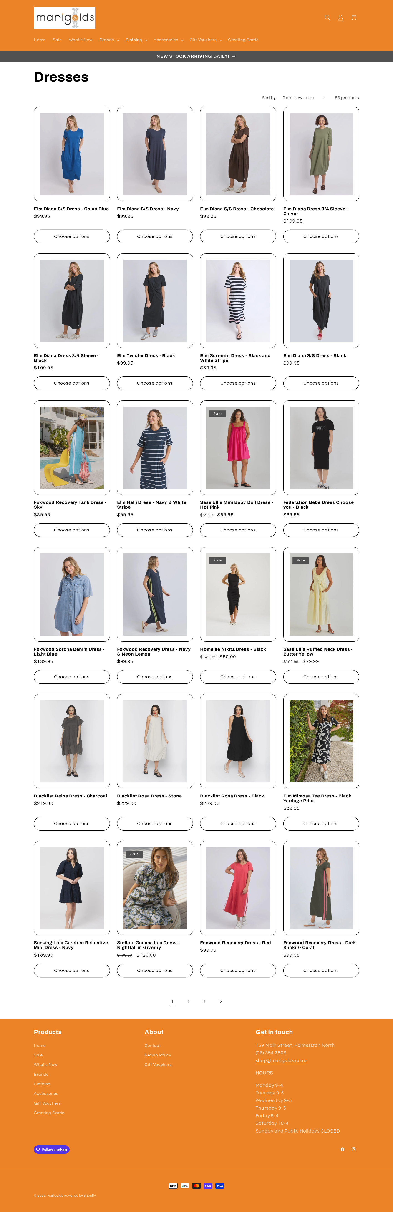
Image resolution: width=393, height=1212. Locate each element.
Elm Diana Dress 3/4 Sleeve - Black (66, 358)
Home (40, 1045)
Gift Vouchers (47, 1103)
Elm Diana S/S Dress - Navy (148, 208)
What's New (46, 1065)
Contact (153, 1045)
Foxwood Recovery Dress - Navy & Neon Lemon (154, 651)
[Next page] (220, 1001)
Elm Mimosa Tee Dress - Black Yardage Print (317, 798)
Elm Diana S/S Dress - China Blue (71, 208)
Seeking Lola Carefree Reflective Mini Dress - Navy (71, 945)
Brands (41, 1074)
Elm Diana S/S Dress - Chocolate (237, 208)
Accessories (46, 1093)
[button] (109, 40)
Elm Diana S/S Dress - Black (314, 355)
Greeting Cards (49, 1113)
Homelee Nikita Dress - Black (233, 649)
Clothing (42, 1084)
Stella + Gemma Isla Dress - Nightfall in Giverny (148, 945)
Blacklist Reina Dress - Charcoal (70, 796)
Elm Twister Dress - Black (146, 355)
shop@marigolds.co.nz (281, 1060)
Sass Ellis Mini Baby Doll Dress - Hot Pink (237, 504)
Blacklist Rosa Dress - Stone (149, 796)
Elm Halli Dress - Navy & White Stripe (151, 504)
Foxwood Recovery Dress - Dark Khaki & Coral (319, 945)
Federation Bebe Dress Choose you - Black (318, 504)
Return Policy (158, 1055)
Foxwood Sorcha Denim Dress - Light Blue (69, 651)
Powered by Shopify (80, 1195)
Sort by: (269, 98)
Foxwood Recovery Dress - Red (235, 942)
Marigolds (55, 1195)
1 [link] (172, 1001)
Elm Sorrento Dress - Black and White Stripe (235, 358)
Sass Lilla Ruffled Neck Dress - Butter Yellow (318, 651)
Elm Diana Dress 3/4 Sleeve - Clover (315, 211)
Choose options (72, 236)
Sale (38, 1055)
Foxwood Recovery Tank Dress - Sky (70, 504)
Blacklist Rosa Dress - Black (232, 796)
